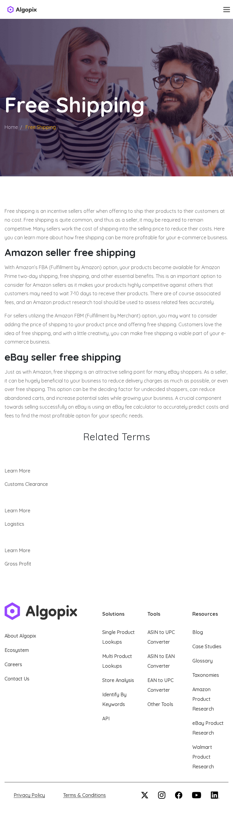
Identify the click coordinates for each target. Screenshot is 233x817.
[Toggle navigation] (226, 9)
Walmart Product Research (203, 757)
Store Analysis (118, 680)
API (106, 718)
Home (11, 127)
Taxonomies (205, 675)
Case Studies (206, 646)
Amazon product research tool (67, 302)
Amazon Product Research (203, 699)
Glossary (202, 661)
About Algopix (20, 636)
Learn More (17, 471)
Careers (13, 664)
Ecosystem (17, 650)
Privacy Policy (29, 795)
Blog (197, 632)
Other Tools (160, 704)
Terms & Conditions (84, 795)
